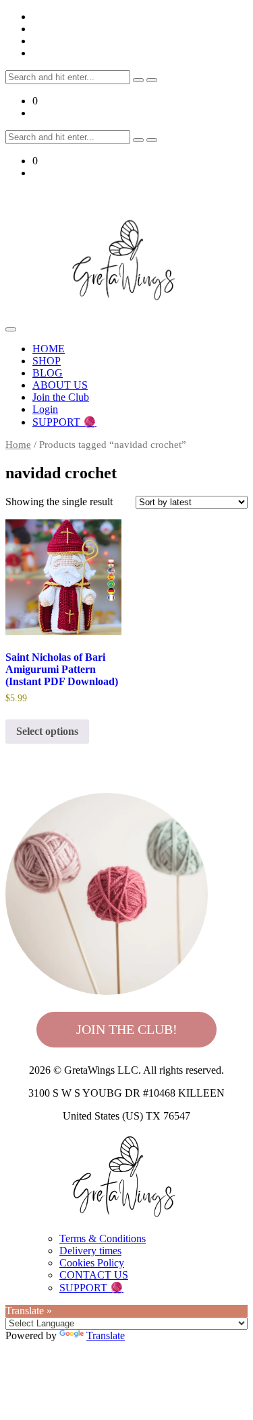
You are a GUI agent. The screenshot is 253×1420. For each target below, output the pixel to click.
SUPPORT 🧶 (64, 422)
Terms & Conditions (102, 1238)
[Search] (138, 80)
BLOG (47, 373)
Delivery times (90, 1250)
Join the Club (60, 397)
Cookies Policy (91, 1262)
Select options (47, 731)
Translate (105, 1335)
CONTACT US (93, 1275)
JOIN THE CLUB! (126, 1029)
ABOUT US (60, 385)
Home (18, 444)
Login (45, 409)
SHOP (46, 360)
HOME (48, 348)
